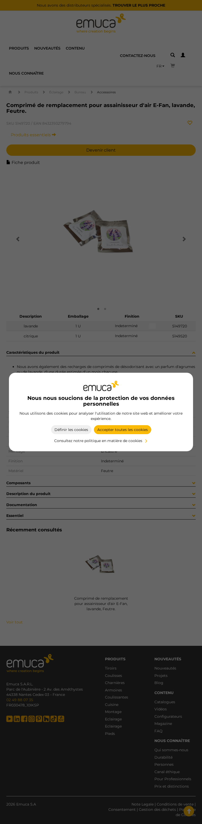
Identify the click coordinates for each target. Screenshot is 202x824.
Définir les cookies (71, 429)
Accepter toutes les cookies (122, 429)
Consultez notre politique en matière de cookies (98, 440)
